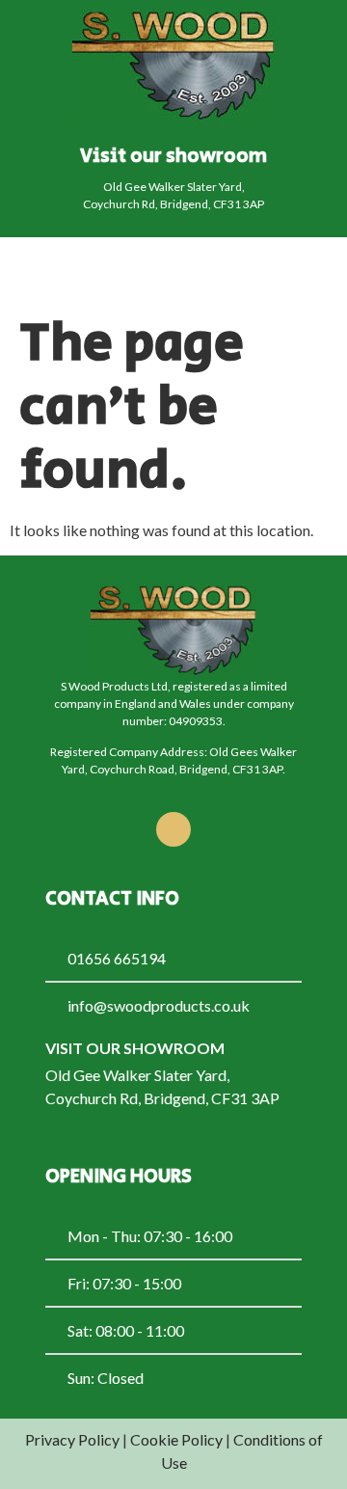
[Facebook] (173, 829)
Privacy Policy (72, 1439)
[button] (297, 271)
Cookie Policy (176, 1439)
